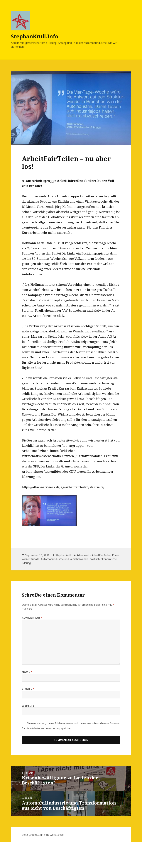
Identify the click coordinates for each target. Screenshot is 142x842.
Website (28, 705)
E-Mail (28, 688)
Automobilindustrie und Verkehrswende (64, 559)
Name (27, 672)
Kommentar (32, 617)
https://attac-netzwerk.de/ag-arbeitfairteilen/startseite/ (63, 487)
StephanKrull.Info (34, 36)
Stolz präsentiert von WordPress (43, 834)
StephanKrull (63, 555)
